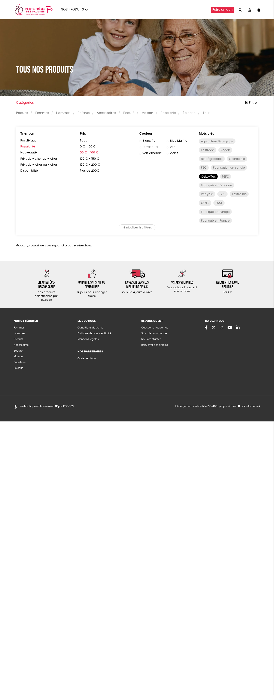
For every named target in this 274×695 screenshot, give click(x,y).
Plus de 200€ (89, 170)
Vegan (225, 150)
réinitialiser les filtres (137, 227)
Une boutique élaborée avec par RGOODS (46, 406)
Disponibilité (29, 170)
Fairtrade (207, 150)
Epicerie (18, 368)
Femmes (42, 113)
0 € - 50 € (87, 146)
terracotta (150, 147)
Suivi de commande (154, 333)
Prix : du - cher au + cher (38, 158)
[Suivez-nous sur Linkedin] (238, 328)
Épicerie (189, 113)
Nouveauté (28, 152)
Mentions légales (88, 339)
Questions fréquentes (154, 327)
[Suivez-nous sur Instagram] (221, 328)
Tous (83, 140)
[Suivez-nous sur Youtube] (230, 328)
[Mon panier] (259, 9)
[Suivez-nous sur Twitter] (214, 328)
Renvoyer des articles (154, 345)
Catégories (25, 102)
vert (173, 147)
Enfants (84, 113)
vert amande (152, 153)
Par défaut (28, 140)
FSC (204, 167)
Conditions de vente (90, 327)
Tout (206, 113)
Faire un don (222, 9)
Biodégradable (212, 159)
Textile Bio (239, 194)
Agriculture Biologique (217, 141)
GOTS (205, 203)
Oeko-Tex (208, 176)
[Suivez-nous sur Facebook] (206, 328)
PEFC (225, 176)
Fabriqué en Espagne (216, 185)
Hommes (63, 113)
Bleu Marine (178, 140)
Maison (147, 113)
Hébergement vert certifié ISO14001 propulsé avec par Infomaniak (217, 406)
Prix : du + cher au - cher (38, 164)
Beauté (128, 113)
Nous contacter (151, 339)
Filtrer (253, 102)
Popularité (27, 146)
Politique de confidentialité (94, 333)
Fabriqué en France (215, 220)
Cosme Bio (237, 159)
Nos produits (72, 9)
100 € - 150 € (89, 158)
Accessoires (106, 113)
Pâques (22, 113)
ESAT (219, 203)
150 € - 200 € (90, 164)
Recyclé (207, 194)
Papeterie (168, 113)
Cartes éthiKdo (86, 358)
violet (174, 153)
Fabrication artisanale (229, 167)
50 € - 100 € (89, 152)
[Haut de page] (265, 678)
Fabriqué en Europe (215, 212)
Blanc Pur (149, 140)
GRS (222, 194)
